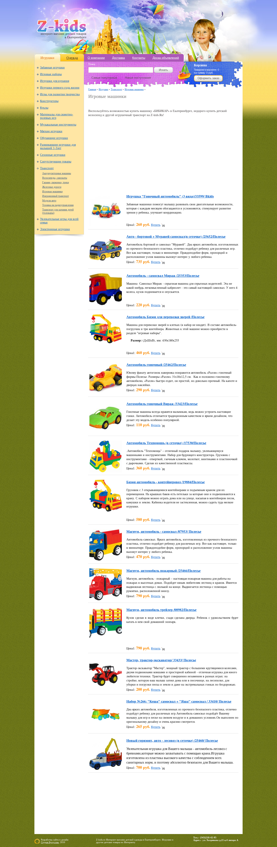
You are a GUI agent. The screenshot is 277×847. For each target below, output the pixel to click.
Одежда (72, 58)
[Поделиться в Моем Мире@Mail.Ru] (153, 183)
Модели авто (49, 200)
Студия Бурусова (50, 842)
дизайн (64, 839)
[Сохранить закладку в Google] (120, 183)
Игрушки (47, 58)
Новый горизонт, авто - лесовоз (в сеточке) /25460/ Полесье (172, 740)
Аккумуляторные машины (56, 173)
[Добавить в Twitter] (194, 183)
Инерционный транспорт (55, 196)
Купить (155, 225)
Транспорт (47, 168)
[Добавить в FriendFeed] (112, 183)
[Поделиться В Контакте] (203, 183)
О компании (96, 57)
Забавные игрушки (52, 67)
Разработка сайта (50, 839)
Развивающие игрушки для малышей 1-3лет (58, 146)
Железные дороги (51, 186)
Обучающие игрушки (54, 138)
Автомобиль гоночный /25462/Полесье (156, 364)
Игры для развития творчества (60, 94)
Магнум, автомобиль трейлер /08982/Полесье (161, 609)
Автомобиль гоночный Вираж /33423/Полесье (162, 403)
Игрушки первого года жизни (59, 87)
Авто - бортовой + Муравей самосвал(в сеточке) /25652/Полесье (175, 236)
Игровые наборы (51, 74)
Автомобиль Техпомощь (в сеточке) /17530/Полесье (166, 442)
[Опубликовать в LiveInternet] (137, 183)
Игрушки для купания (54, 81)
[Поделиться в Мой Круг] (161, 183)
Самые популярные (104, 77)
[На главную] (61, 31)
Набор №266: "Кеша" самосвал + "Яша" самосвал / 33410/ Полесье (178, 701)
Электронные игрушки (55, 229)
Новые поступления (138, 77)
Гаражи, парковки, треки (55, 182)
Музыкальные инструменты (58, 124)
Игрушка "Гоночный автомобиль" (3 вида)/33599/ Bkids (170, 196)
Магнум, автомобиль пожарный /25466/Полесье (163, 570)
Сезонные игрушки (52, 154)
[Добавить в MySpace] (170, 183)
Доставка (118, 57)
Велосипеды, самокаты (54, 177)
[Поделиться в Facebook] (104, 183)
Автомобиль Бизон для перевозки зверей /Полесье (165, 316)
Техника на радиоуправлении (58, 205)
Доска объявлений (166, 57)
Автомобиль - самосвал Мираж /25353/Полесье (162, 275)
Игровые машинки (52, 191)
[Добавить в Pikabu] (186, 183)
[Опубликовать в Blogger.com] (96, 183)
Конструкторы (49, 101)
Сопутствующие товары (55, 161)
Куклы (44, 107)
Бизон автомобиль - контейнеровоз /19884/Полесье (165, 481)
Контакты (138, 57)
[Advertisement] (139, 104)
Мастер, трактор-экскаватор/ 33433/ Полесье (161, 659)
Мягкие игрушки (51, 131)
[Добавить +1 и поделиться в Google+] (129, 183)
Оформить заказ (208, 78)
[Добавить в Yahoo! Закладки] (211, 183)
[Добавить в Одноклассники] (178, 183)
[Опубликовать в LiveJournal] (145, 183)
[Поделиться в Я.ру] (219, 183)
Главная (92, 89)
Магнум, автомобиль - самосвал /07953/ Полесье (163, 531)
